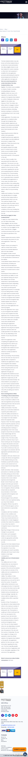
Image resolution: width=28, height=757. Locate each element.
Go (17, 50)
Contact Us (4, 738)
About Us (3, 737)
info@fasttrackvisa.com (8, 725)
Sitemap (3, 746)
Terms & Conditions (6, 747)
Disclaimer (4, 741)
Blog (6, 29)
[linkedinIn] (11, 40)
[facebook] (2, 40)
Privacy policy (4, 749)
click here (10, 660)
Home (1, 29)
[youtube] (16, 715)
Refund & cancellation (7, 750)
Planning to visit (10, 49)
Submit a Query (19, 749)
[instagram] (15, 40)
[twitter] (6, 715)
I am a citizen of (4, 49)
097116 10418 (10, 727)
